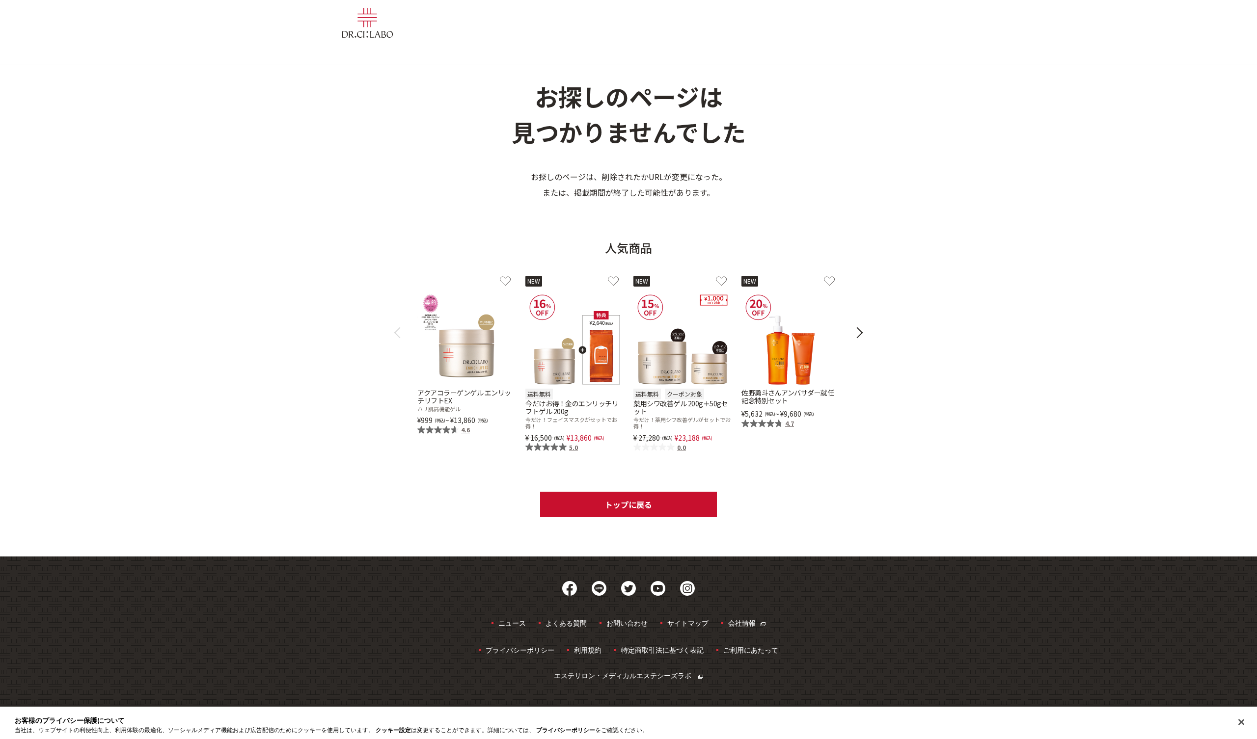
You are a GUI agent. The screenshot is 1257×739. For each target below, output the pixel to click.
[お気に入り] (505, 281)
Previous (400, 333)
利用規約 (587, 650)
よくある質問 (566, 623)
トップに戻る (628, 504)
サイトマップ (688, 623)
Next (857, 333)
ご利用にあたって (750, 650)
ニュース (512, 623)
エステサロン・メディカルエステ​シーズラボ (623, 675)
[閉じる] (1241, 722)
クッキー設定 (393, 730)
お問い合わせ (627, 623)
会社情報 (742, 623)
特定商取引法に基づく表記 (662, 650)
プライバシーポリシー (520, 650)
